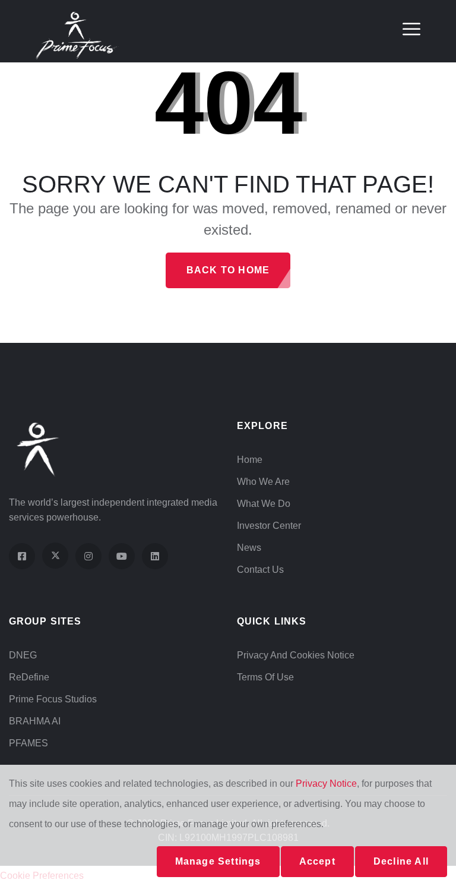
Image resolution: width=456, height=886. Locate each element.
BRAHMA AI (35, 721)
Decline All (401, 861)
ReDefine (29, 677)
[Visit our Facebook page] (22, 556)
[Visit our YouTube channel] (122, 556)
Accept (317, 861)
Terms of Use (265, 677)
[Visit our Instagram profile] (88, 556)
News (249, 548)
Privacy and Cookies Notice (295, 655)
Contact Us (260, 570)
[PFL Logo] (77, 35)
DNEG (23, 655)
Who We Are (263, 482)
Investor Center (269, 526)
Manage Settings (218, 861)
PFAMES (28, 743)
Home (249, 460)
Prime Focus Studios (53, 699)
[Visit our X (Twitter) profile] (55, 556)
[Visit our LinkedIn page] (155, 556)
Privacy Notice (326, 783)
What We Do (263, 504)
